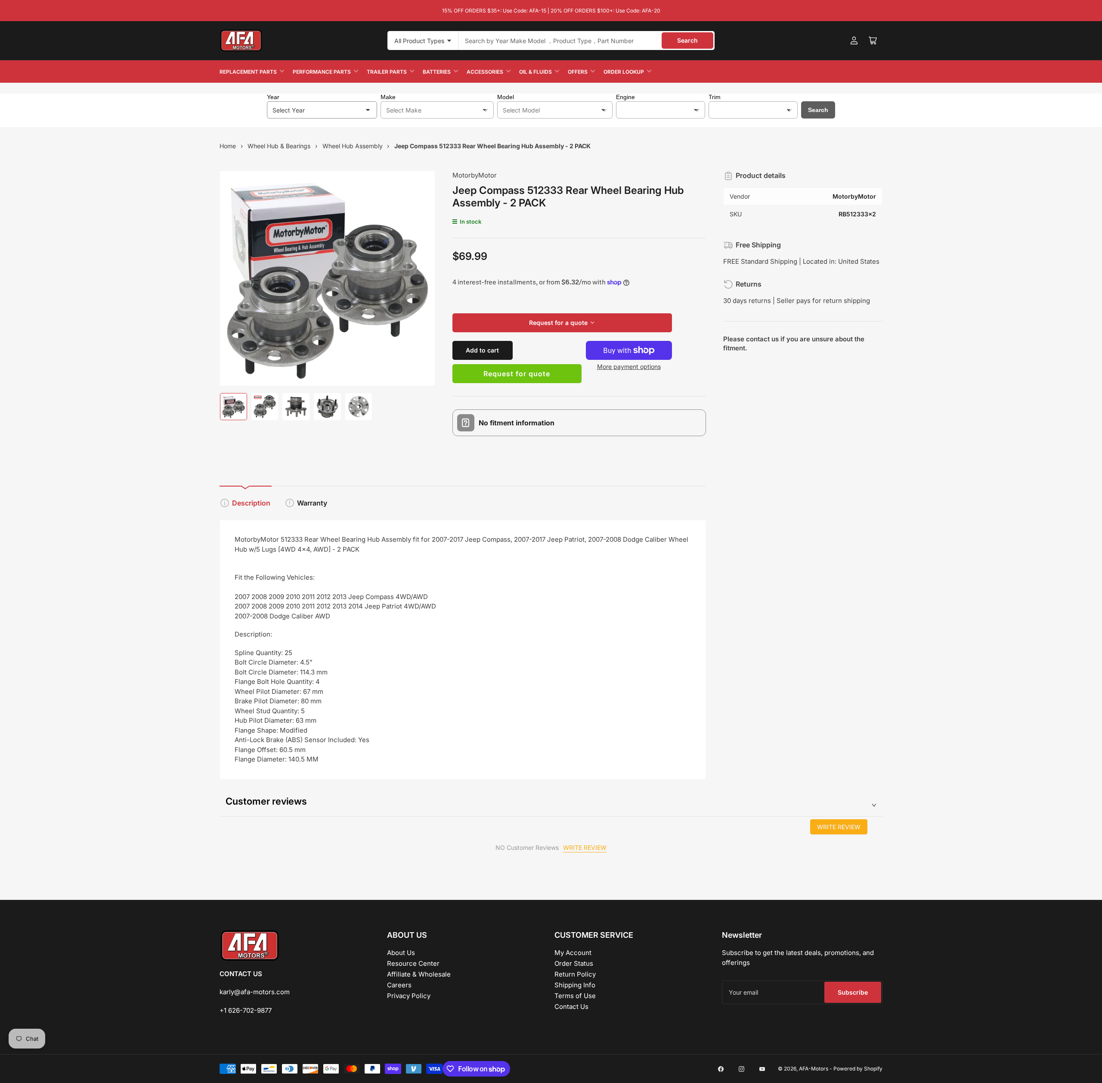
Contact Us (571, 1006)
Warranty (312, 503)
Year (273, 97)
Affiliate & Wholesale (419, 974)
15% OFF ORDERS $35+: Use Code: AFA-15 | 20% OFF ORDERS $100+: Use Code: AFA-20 (551, 10)
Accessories (485, 72)
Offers (578, 72)
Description (251, 503)
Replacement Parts (248, 72)
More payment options (629, 366)
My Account (572, 953)
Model (505, 97)
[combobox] (586, 40)
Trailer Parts (387, 72)
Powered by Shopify (857, 1068)
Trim (715, 97)
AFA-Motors (813, 1068)
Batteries (437, 72)
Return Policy (575, 974)
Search (687, 40)
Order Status (573, 963)
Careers (399, 985)
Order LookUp (624, 72)
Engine (625, 97)
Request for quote (516, 373)
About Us (401, 953)
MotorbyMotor (474, 175)
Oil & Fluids (535, 72)
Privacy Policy (408, 996)
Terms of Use (575, 996)
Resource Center (413, 963)
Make (388, 97)
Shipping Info (574, 985)
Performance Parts (322, 72)
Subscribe (853, 992)
